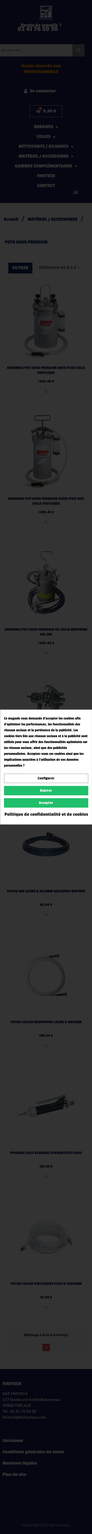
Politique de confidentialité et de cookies (46, 814)
